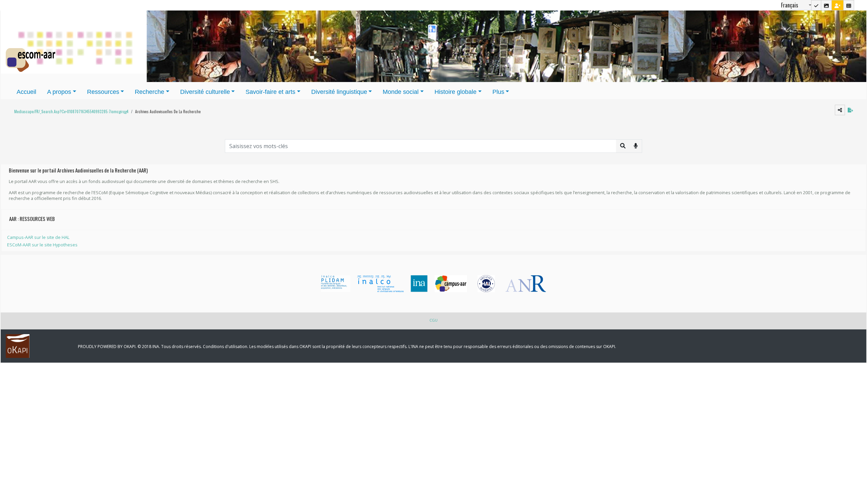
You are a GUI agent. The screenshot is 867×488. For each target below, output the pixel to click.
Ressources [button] (103, 91)
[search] (623, 146)
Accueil (26, 91)
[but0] (636, 146)
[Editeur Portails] (816, 5)
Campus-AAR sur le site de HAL (38, 237)
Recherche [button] (149, 91)
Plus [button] (498, 91)
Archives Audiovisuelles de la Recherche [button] (168, 111)
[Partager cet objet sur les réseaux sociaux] (840, 110)
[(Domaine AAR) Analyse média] (826, 5)
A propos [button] (59, 91)
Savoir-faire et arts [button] (270, 91)
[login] (837, 5)
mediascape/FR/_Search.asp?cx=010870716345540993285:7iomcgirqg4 (71, 111)
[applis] (848, 5)
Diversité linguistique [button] (339, 91)
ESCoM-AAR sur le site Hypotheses (42, 245)
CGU (433, 320)
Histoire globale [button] (456, 91)
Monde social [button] (401, 91)
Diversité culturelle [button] (205, 91)
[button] (69, 112)
